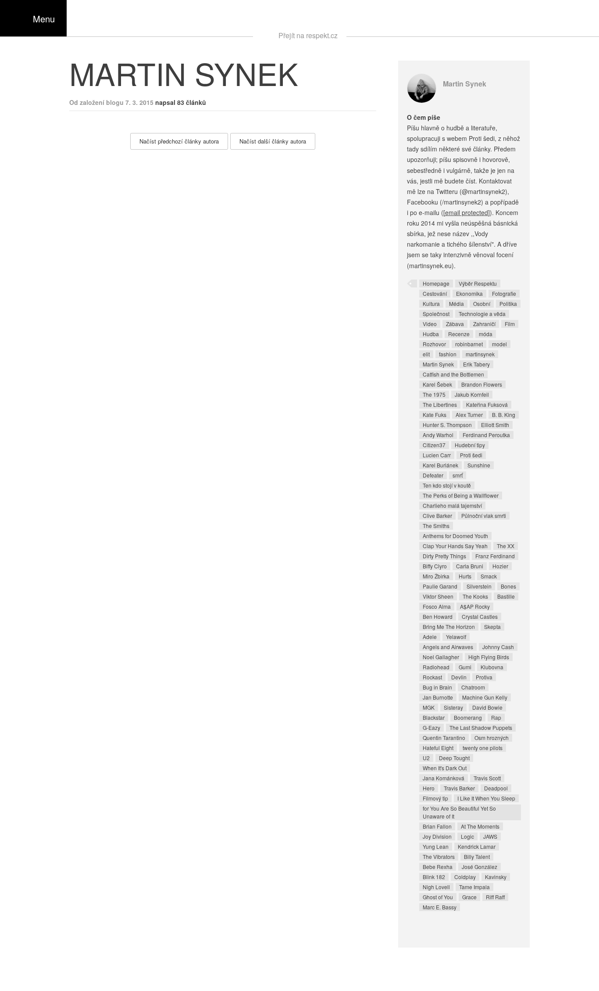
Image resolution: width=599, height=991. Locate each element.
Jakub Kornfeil (472, 394)
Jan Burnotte (438, 697)
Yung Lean (436, 846)
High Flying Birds (488, 657)
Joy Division (437, 836)
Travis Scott (487, 778)
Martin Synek (464, 84)
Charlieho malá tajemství (452, 505)
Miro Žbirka (436, 576)
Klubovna (492, 667)
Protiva (484, 677)
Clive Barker (437, 515)
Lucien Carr (437, 455)
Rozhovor (434, 344)
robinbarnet (469, 344)
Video (430, 323)
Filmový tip (435, 798)
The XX (505, 545)
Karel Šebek (437, 384)
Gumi (465, 667)
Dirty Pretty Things (444, 556)
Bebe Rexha (438, 866)
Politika (508, 303)
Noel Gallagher (441, 657)
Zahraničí (484, 323)
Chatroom (473, 687)
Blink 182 (434, 876)
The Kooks (475, 596)
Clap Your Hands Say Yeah (455, 545)
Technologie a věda (482, 313)
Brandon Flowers (481, 384)
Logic (467, 836)
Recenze (459, 334)
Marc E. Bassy (439, 907)
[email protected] (466, 212)
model (499, 344)
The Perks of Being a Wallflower (461, 495)
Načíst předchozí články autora (179, 141)
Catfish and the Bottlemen (453, 374)
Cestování (435, 293)
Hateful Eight (438, 747)
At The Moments (480, 826)
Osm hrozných (491, 737)
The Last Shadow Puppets (480, 727)
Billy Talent (477, 856)
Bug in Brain (437, 687)
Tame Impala (474, 886)
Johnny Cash (498, 646)
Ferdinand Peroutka (486, 434)
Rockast (432, 677)
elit (426, 354)
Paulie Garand (440, 586)
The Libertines (440, 404)
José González (479, 866)
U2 (426, 757)
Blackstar (434, 717)
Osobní (481, 303)
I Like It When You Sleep (486, 798)
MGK (429, 707)
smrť (458, 475)
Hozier (500, 566)
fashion (447, 354)
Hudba (431, 334)
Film (510, 323)
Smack (489, 576)
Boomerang (468, 717)
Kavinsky (495, 876)
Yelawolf (456, 636)
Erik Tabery (476, 364)
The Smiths (436, 525)
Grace (469, 897)
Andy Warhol (438, 434)
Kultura (431, 303)
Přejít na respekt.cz (308, 35)
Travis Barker (459, 788)
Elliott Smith (495, 424)
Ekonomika (469, 293)
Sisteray (453, 707)
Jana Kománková (443, 778)
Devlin (459, 677)
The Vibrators (439, 856)
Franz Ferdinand (495, 556)
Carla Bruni (469, 566)
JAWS (490, 836)
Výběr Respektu (478, 283)
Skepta (492, 626)
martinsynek (480, 354)
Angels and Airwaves (448, 646)
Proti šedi (471, 455)
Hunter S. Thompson (447, 424)
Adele (430, 636)
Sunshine (478, 465)
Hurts (465, 576)
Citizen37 (434, 445)
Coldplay (465, 876)
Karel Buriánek (440, 465)
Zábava (455, 323)
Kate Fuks (434, 414)
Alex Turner (469, 414)
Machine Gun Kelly (484, 697)
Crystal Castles (480, 616)
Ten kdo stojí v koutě (447, 485)
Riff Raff (495, 897)
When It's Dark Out (445, 768)
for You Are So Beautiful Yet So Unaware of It (459, 812)
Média (456, 303)
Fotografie (504, 293)
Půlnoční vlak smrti (483, 515)
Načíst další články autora (272, 141)
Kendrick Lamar (477, 846)
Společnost (436, 313)
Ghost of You (438, 897)
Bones (508, 586)
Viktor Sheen (438, 596)
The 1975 (434, 394)
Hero (429, 788)
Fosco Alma (437, 606)
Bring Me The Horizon (449, 626)
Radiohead (436, 667)
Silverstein (479, 586)
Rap (496, 717)
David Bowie (487, 707)
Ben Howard (438, 616)
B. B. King (503, 414)
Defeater (433, 475)
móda (485, 334)
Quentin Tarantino (444, 737)
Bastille (506, 596)
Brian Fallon (437, 826)
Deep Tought (454, 757)
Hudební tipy (470, 445)
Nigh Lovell (436, 886)
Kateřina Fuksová (487, 404)
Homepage (436, 283)
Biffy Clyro (435, 566)
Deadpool (496, 788)
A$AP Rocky (475, 606)
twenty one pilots (483, 747)
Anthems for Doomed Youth (455, 535)
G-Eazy (431, 727)
